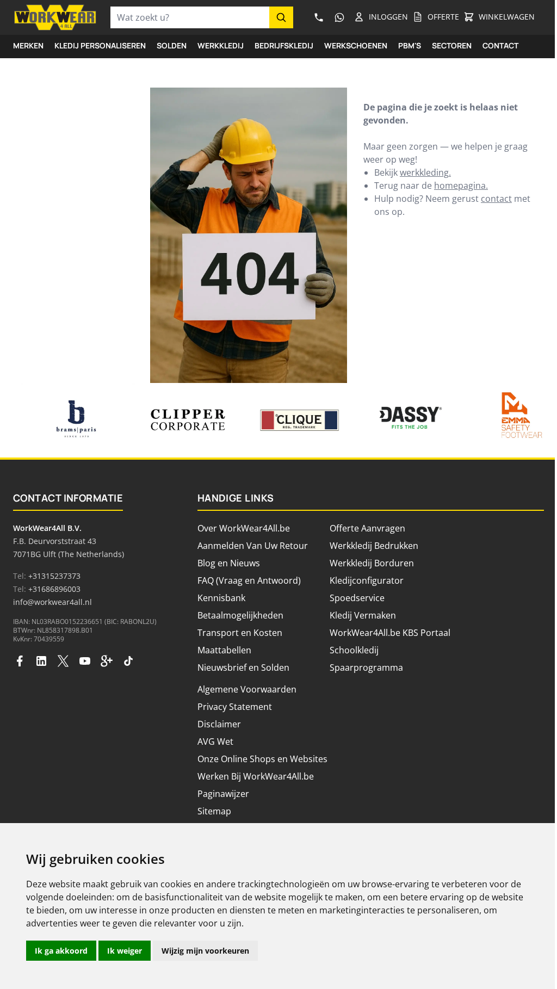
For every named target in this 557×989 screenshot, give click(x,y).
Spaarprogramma (366, 667)
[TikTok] (128, 660)
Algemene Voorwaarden (246, 689)
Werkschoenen (355, 45)
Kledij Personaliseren (100, 45)
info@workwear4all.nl (52, 602)
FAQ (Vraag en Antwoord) (249, 580)
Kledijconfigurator (367, 580)
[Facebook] (19, 660)
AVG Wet (215, 741)
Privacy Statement (234, 707)
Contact (500, 45)
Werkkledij (220, 45)
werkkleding (424, 172)
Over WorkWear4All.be (243, 528)
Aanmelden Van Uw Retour (252, 546)
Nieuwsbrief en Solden (243, 667)
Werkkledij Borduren (372, 563)
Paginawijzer (223, 794)
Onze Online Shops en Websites (262, 759)
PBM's (409, 45)
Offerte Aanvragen (367, 528)
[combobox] (189, 17)
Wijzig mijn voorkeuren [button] (205, 950)
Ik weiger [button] (124, 950)
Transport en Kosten (239, 633)
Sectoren (452, 45)
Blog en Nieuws (228, 563)
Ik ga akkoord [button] (61, 950)
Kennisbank (221, 598)
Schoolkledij (354, 650)
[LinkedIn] (41, 660)
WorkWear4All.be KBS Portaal (390, 633)
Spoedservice (357, 598)
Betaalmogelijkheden (240, 615)
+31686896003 (54, 589)
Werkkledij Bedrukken (374, 546)
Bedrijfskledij (284, 45)
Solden (172, 45)
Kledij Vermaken (363, 615)
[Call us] (319, 17)
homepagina (460, 185)
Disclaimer (219, 724)
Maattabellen (224, 650)
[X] (63, 660)
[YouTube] (84, 660)
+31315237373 (54, 576)
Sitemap (214, 811)
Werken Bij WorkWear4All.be (255, 776)
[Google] (106, 660)
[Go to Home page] (55, 17)
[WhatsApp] (339, 17)
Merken (28, 45)
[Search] (281, 17)
